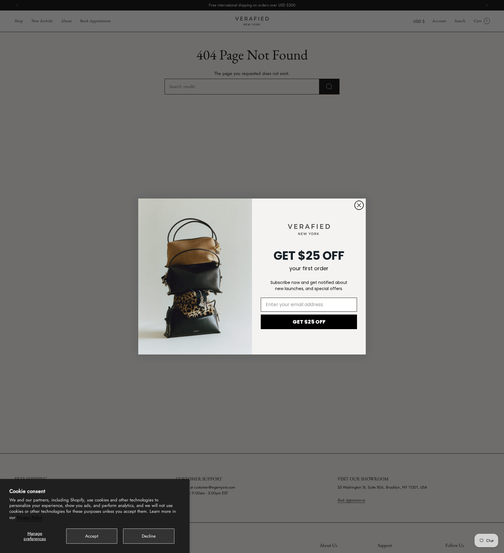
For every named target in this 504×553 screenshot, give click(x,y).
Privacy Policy (29, 517)
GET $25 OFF (309, 321)
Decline (149, 536)
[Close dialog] (359, 205)
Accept (91, 536)
